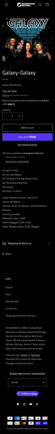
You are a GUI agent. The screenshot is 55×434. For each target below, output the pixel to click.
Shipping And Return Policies (21, 315)
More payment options (28, 144)
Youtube (35, 355)
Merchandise (12, 301)
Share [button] (8, 253)
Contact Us (11, 308)
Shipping (5, 95)
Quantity (6, 109)
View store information (17, 161)
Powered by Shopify (40, 428)
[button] (6, 4)
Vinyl (8, 294)
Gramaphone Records (22, 428)
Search (9, 287)
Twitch (24, 355)
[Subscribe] (43, 382)
